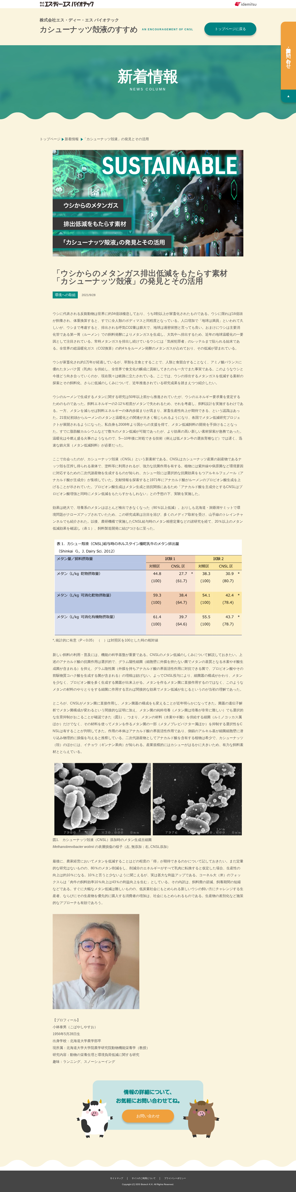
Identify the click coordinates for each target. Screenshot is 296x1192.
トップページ (50, 139)
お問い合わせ (148, 1116)
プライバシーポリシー (175, 1178)
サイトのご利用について (144, 1178)
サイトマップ (116, 1178)
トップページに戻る (230, 29)
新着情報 (72, 139)
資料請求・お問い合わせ (288, 55)
